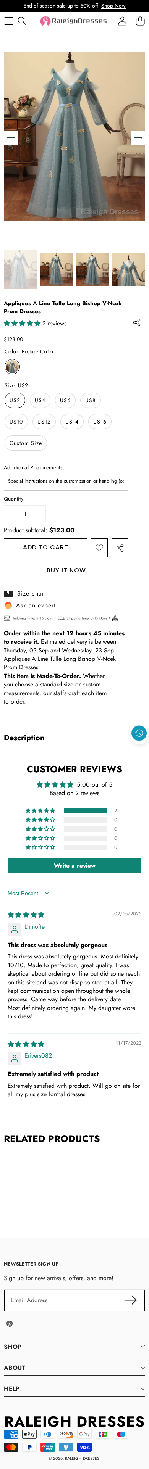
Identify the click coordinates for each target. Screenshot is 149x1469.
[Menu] (8, 20)
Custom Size (26, 443)
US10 (16, 421)
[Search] (22, 20)
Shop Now (113, 6)
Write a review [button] (75, 865)
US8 (90, 400)
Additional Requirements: (34, 467)
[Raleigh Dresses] (74, 21)
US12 (44, 421)
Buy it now (66, 570)
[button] (139, 751)
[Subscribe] (130, 1300)
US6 (65, 400)
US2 (15, 400)
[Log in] (122, 20)
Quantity (13, 499)
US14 (72, 421)
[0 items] (140, 20)
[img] (26, 914)
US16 (100, 421)
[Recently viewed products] (139, 733)
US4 (40, 400)
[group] (20, 269)
